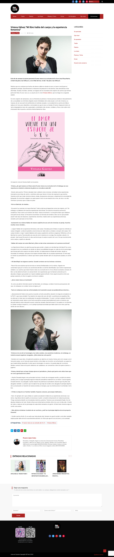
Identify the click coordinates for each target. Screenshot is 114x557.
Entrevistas (94, 16)
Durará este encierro (80, 63)
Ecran (62, 16)
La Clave (40, 16)
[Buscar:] (94, 1)
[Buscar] (102, 1)
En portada (77, 31)
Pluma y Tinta (52, 16)
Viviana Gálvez (51, 423)
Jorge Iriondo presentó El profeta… (40, 475)
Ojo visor (83, 16)
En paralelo (77, 39)
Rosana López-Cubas (29, 438)
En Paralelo (72, 16)
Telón (23, 16)
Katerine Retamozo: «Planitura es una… (58, 475)
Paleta (31, 16)
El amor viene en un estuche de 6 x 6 (33, 423)
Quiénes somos (98, 554)
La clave (76, 51)
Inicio (14, 16)
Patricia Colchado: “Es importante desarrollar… (19, 475)
